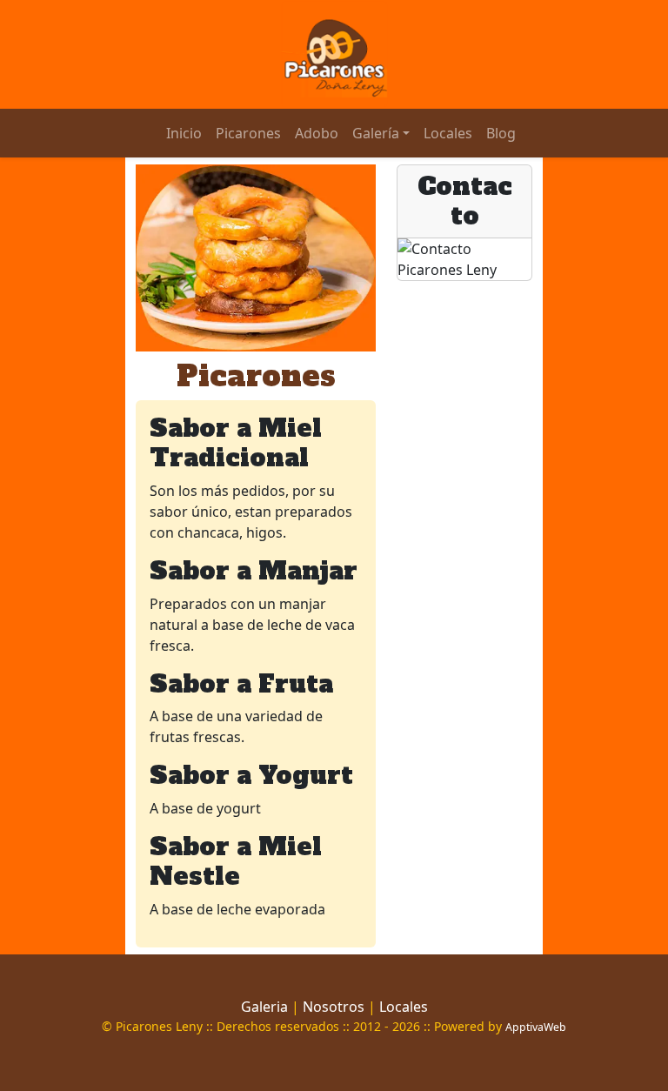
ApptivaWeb (535, 1027)
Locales (448, 133)
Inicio (184, 133)
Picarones (248, 133)
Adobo (316, 133)
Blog (501, 133)
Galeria (264, 1006)
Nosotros (333, 1006)
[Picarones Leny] (334, 53)
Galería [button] (375, 133)
